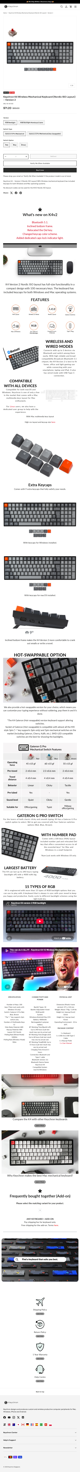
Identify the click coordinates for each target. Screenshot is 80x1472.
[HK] (46, 1424)
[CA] (23, 1424)
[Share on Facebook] (16, 193)
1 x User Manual (66, 1043)
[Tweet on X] (11, 193)
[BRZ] (41, 1424)
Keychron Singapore (14, 1467)
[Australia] (13, 1424)
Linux (12, 407)
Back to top (40, 1392)
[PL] (50, 1424)
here (53, 422)
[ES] (36, 1424)
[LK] (4, 1424)
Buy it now (40, 170)
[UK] (9, 1424)
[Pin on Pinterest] (20, 193)
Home (5, 13)
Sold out (53, 156)
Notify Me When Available (40, 163)
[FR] (32, 1424)
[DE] (27, 1424)
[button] (71, 6)
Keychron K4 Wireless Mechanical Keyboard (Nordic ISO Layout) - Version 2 (31, 13)
